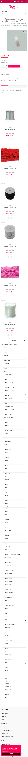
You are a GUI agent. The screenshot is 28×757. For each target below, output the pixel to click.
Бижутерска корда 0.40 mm (10, 129)
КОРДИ (12, 25)
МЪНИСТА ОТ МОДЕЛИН (9, 382)
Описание (4, 86)
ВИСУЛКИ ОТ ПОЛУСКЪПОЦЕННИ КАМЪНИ (12, 554)
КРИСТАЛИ (7, 395)
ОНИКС (6, 551)
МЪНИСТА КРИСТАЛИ (8, 379)
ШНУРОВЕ (7, 643)
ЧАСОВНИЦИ (6, 366)
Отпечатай (4, 78)
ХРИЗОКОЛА (7, 463)
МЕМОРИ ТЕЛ (7, 697)
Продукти (7, 23)
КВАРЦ (6, 549)
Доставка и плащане (6, 730)
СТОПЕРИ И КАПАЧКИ (8, 597)
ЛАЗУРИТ (6, 508)
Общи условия (5, 733)
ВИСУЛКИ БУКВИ (8, 621)
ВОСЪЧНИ (6, 646)
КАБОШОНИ (6, 355)
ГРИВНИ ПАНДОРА (8, 565)
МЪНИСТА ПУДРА (8, 414)
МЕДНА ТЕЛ (7, 694)
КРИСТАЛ (6, 503)
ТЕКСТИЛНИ (7, 675)
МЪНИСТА (5, 371)
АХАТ (6, 487)
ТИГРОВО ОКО (7, 455)
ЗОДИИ (6, 616)
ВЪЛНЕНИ (6, 648)
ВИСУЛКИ (6, 619)
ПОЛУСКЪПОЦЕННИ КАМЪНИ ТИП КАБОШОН (13, 358)
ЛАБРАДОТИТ (7, 506)
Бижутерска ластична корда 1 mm (10, 168)
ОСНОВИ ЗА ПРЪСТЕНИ (9, 570)
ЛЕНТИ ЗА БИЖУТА (7, 363)
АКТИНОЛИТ (7, 481)
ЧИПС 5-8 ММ (7, 471)
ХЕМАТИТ (6, 541)
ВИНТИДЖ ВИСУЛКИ (8, 573)
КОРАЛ (6, 438)
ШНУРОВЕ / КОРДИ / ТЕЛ (5, 25)
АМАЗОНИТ (7, 484)
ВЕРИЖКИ (5, 368)
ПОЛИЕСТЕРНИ (7, 670)
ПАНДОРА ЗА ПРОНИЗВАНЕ (10, 592)
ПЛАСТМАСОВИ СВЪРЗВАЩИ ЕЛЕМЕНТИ (12, 387)
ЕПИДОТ (6, 492)
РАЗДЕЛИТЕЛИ (7, 627)
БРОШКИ (6, 560)
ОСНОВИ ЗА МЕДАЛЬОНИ (9, 605)
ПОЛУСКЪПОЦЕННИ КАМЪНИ (9, 417)
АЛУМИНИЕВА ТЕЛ (8, 691)
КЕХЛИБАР (7, 436)
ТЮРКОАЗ (6, 476)
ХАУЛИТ (6, 538)
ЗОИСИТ (6, 433)
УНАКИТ (6, 460)
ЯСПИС (6, 543)
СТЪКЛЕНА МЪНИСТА (8, 411)
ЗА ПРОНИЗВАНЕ (8, 611)
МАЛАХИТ (6, 511)
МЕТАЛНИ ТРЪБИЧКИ (8, 578)
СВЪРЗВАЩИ (7, 595)
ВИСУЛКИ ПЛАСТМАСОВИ (9, 409)
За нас (3, 727)
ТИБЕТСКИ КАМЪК (8, 530)
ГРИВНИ (5, 350)
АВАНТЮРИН (7, 479)
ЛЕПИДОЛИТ (7, 444)
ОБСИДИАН (7, 519)
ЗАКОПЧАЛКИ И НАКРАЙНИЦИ (10, 624)
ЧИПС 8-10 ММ (7, 473)
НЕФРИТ (6, 516)
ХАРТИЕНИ (7, 678)
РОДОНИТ (6, 522)
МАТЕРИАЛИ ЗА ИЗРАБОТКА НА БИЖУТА (18, 23)
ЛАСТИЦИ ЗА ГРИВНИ (8, 640)
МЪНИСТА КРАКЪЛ (8, 376)
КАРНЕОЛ (6, 498)
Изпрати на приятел (16, 78)
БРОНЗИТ (6, 422)
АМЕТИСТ (6, 420)
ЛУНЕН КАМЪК (7, 546)
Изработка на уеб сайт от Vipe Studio (14, 756)
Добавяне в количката (14, 66)
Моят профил (5, 713)
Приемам (11, 753)
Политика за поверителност (7, 736)
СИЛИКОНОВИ (7, 673)
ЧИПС (6, 468)
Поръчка (4, 716)
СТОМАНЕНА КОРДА (8, 686)
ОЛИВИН (6, 446)
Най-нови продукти (6, 744)
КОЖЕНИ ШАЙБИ (7, 360)
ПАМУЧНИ (6, 667)
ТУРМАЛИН (7, 457)
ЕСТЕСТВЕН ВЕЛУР (8, 635)
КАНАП (6, 662)
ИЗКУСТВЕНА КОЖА (8, 659)
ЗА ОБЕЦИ (5, 352)
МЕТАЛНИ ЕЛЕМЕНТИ (7, 557)
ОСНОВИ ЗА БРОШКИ (8, 568)
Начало (3, 23)
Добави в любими (21, 66)
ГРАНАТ (6, 490)
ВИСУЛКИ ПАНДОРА (8, 586)
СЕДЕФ (6, 525)
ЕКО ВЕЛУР (7, 632)
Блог (3, 719)
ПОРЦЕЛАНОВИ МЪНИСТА (9, 390)
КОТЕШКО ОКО (7, 500)
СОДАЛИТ (6, 452)
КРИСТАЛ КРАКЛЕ (8, 441)
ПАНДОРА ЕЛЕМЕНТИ (9, 581)
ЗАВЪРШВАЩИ (7, 576)
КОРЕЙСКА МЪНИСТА (8, 374)
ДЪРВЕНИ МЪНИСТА (8, 401)
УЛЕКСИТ (6, 533)
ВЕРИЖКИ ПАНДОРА (8, 562)
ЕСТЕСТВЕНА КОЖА (8, 638)
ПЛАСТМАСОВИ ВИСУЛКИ (9, 385)
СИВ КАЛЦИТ (7, 527)
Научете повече (5, 751)
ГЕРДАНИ (5, 347)
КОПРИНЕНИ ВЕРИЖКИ (9, 665)
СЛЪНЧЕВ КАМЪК (8, 449)
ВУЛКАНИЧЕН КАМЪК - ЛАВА (10, 428)
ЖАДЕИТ (6, 495)
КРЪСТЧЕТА (7, 608)
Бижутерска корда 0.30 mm (10, 324)
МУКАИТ (6, 514)
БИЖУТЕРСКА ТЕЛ (8, 689)
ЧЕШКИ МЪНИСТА (8, 393)
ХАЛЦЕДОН (7, 535)
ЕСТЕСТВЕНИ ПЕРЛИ (8, 430)
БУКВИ (6, 613)
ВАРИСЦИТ (7, 425)
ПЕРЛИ (6, 403)
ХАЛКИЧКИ (7, 600)
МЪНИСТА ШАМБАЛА (8, 398)
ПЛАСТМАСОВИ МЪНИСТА (9, 406)
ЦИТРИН (6, 465)
